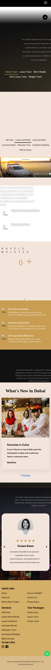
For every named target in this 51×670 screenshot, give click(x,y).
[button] (4, 546)
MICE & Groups (8, 639)
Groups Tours (33, 621)
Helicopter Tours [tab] (24, 145)
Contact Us (32, 597)
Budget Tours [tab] (35, 76)
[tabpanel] (25, 167)
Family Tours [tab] (11, 72)
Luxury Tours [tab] (25, 72)
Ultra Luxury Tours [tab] (18, 76)
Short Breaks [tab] (39, 72)
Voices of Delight (34, 593)
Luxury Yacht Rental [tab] (22, 140)
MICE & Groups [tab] (25, 150)
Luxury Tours (32, 617)
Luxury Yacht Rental (10, 617)
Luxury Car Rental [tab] (39, 140)
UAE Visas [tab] (9, 140)
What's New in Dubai (10, 602)
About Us (6, 597)
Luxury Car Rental (9, 621)
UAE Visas (6, 612)
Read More (11, 462)
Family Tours (32, 612)
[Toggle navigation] (45, 2)
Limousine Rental (9, 625)
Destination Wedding (11, 634)
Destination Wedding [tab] (41, 145)
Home (4, 593)
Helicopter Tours (9, 630)
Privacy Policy (33, 602)
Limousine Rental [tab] (9, 145)
